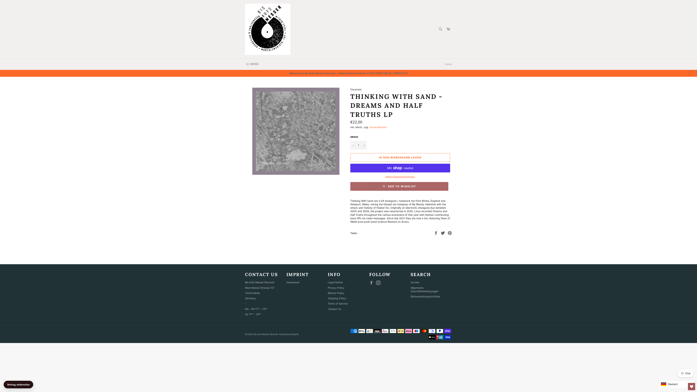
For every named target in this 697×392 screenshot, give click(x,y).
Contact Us (334, 309)
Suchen (415, 282)
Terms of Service (338, 303)
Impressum (292, 282)
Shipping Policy (337, 298)
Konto (448, 64)
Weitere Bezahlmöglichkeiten (400, 176)
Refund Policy (336, 293)
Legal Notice (335, 282)
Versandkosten (378, 127)
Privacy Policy (336, 287)
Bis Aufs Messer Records (266, 334)
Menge (354, 137)
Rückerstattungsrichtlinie (425, 296)
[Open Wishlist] (691, 386)
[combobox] (440, 29)
